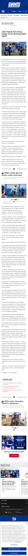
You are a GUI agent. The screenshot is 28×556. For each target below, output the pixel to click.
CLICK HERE (14, 455)
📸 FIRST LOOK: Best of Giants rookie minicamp (12, 174)
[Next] (18, 199)
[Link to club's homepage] (3, 11)
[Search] (23, 11)
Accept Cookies (14, 553)
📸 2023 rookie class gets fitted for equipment (12, 402)
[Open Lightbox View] (14, 194)
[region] (14, 538)
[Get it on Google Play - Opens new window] (18, 513)
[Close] (26, 523)
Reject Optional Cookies (14, 548)
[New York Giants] (14, 519)
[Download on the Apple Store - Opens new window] (8, 512)
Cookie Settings (14, 544)
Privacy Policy (18, 541)
